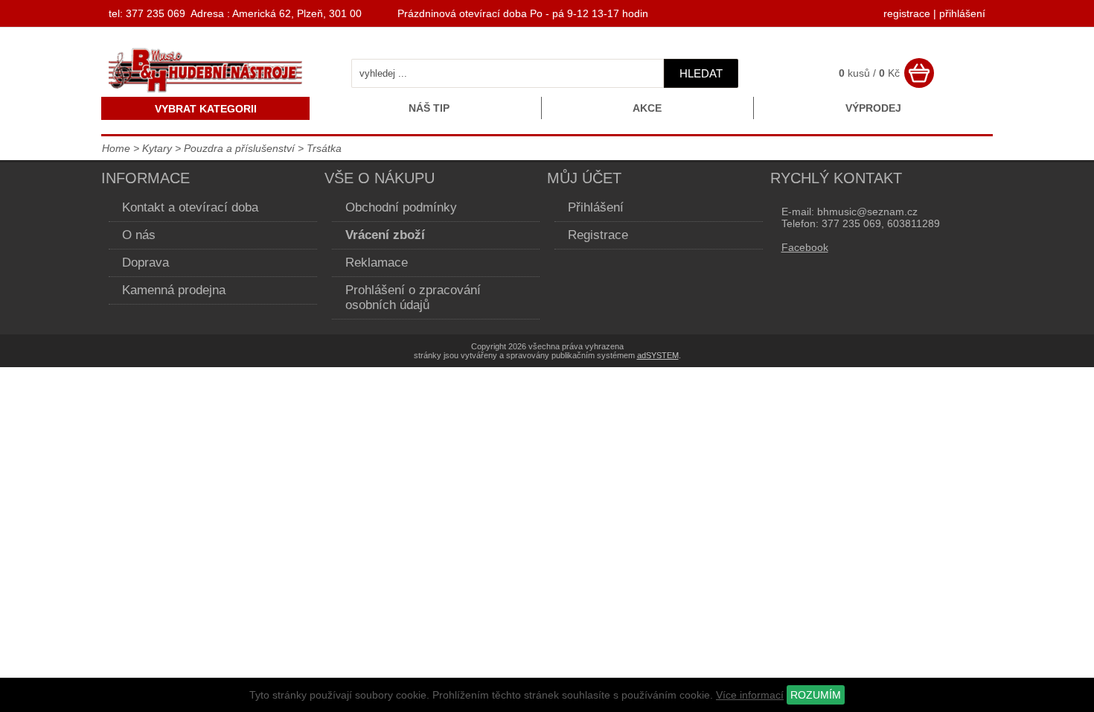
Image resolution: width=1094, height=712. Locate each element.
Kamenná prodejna (173, 290)
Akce (647, 108)
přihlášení (962, 13)
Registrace (598, 235)
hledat (701, 73)
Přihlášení (596, 207)
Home (116, 148)
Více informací (750, 695)
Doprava (145, 262)
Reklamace (376, 262)
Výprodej (873, 108)
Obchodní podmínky (401, 207)
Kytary (157, 148)
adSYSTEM (658, 355)
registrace (906, 13)
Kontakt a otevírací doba (190, 207)
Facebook (804, 247)
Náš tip (429, 108)
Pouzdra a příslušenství (239, 148)
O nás (139, 235)
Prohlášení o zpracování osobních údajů (413, 297)
